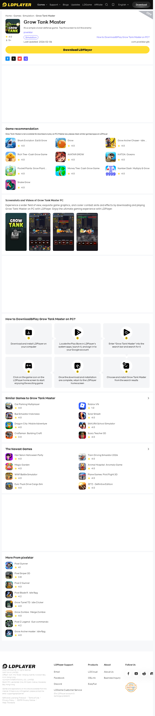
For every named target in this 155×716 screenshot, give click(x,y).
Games (17, 16)
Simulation (28, 16)
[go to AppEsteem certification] (131, 687)
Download (141, 4)
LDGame (87, 4)
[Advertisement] (77, 94)
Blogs (66, 4)
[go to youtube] (136, 674)
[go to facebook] (128, 674)
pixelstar (28, 32)
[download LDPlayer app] (113, 4)
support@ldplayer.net (15, 694)
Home (8, 16)
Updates (75, 4)
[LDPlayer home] (16, 4)
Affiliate (98, 4)
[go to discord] (152, 674)
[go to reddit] (144, 674)
